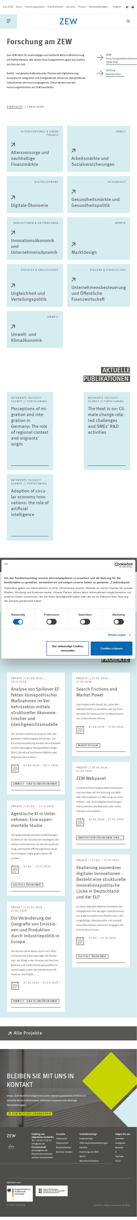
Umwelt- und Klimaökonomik (26, 337)
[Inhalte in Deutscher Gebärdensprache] (127, 7)
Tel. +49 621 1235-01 (41, 1140)
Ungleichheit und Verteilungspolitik (28, 296)
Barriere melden (64, 1152)
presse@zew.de (39, 1150)
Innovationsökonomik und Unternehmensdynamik (34, 246)
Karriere (70, 7)
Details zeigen (117, 634)
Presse (82, 7)
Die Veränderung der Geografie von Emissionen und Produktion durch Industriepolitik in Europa (35, 930)
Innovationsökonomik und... (100, 838)
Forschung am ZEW (88, 1152)
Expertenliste (86, 1139)
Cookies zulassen (111, 648)
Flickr (118, 1161)
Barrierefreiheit (63, 1147)
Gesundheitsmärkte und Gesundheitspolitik (95, 202)
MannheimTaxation (89, 1161)
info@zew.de (38, 1144)
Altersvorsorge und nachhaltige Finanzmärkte (30, 158)
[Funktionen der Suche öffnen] (128, 21)
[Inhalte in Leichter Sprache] (132, 7)
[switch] (51, 622)
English (117, 7)
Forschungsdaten (35, 7)
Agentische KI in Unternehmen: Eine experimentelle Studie (33, 820)
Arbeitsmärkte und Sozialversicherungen (92, 161)
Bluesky (119, 1147)
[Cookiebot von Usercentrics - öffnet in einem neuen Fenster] (117, 565)
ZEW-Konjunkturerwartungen (93, 1143)
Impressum (61, 1139)
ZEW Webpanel (91, 778)
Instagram (120, 1143)
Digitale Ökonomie (29, 205)
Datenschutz (62, 1143)
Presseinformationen (42, 1154)
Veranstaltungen (98, 7)
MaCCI (82, 1156)
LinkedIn (119, 1139)
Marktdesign (84, 252)
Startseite (15, 107)
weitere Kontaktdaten (42, 1157)
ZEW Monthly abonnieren (31, 1114)
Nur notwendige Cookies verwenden (67, 648)
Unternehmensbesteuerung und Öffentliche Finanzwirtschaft (98, 293)
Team (19, 7)
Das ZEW (8, 7)
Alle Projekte (28, 1033)
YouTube (119, 1156)
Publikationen (55, 7)
